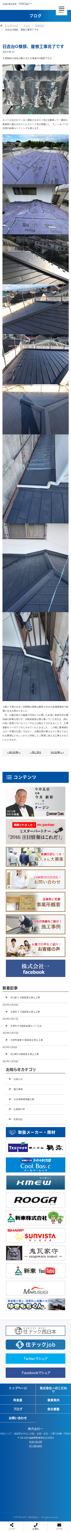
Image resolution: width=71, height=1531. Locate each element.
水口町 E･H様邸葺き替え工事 (25, 997)
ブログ (26, 25)
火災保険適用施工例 (24, 1099)
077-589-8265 (35, 1446)
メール (59, 1529)
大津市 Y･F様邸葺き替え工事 (25, 1012)
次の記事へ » (57, 752)
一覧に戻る (35, 752)
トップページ (11, 25)
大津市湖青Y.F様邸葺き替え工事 (26, 1040)
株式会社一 (35, 1428)
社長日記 (39, 25)
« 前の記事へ (13, 752)
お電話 (35, 1529)
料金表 (17, 1400)
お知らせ (18, 1079)
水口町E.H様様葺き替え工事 (24, 1054)
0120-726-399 (35, 1442)
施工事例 (18, 1089)
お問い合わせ (18, 1418)
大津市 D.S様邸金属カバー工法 (26, 1026)
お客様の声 (19, 1109)
